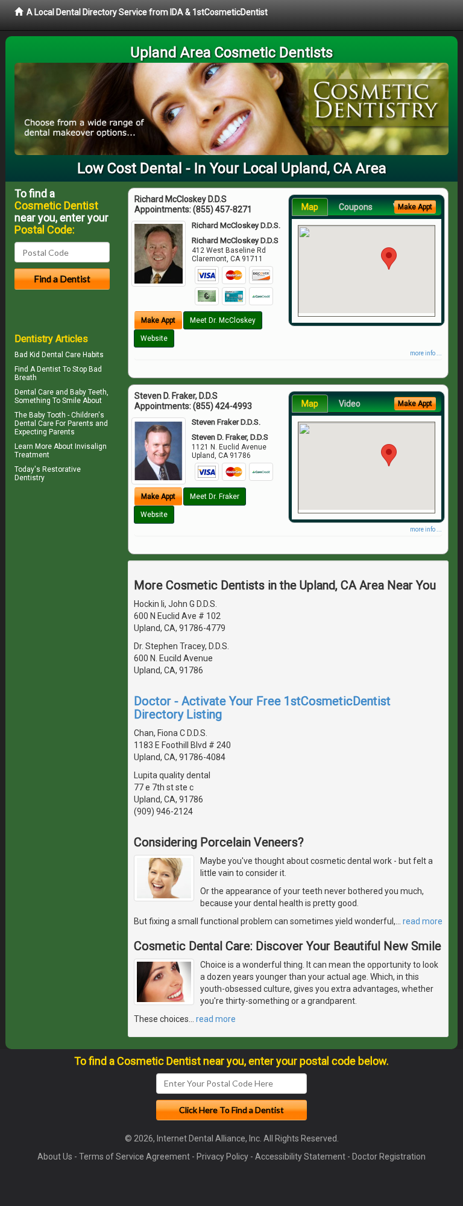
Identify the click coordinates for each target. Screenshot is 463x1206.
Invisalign (91, 446)
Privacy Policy (222, 1156)
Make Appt (158, 320)
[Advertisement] (76, 590)
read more (423, 921)
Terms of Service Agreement (134, 1156)
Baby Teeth (88, 392)
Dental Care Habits (73, 355)
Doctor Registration (389, 1156)
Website (154, 338)
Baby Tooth (47, 415)
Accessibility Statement (300, 1156)
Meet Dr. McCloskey (223, 320)
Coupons (356, 207)
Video (350, 403)
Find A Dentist (37, 369)
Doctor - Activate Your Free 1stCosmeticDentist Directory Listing (262, 708)
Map (309, 207)
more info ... (426, 353)
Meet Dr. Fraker (214, 496)
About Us (54, 1156)
